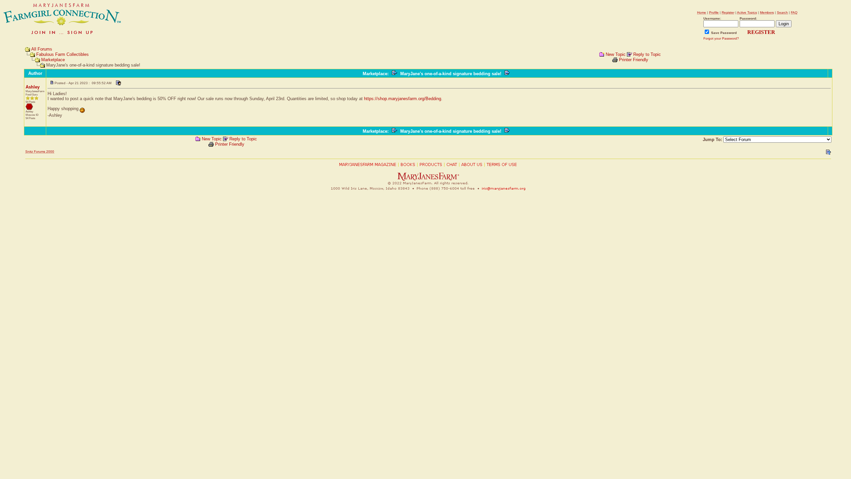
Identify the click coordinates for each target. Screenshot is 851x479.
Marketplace (53, 59)
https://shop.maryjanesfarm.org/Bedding (402, 98)
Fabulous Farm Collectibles (62, 54)
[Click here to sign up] (62, 35)
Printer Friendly (633, 59)
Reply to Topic (647, 54)
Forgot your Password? (721, 38)
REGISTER (761, 32)
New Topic (616, 54)
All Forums (41, 49)
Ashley (33, 86)
